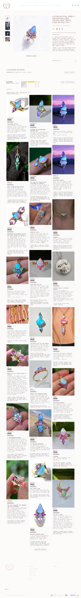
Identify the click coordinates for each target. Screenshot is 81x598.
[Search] (75, 5)
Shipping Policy (56, 60)
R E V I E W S (56, 5)
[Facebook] (55, 567)
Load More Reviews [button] (40, 549)
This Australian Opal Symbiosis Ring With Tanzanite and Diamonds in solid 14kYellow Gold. (40, 496)
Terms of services (33, 568)
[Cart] (78, 5)
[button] (24, 81)
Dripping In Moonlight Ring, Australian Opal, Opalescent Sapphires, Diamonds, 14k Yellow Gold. (63, 532)
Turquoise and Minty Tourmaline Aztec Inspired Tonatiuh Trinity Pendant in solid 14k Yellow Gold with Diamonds (17, 201)
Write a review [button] (69, 72)
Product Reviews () (12, 92)
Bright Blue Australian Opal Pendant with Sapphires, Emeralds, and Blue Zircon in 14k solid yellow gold (16, 301)
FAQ (30, 577)
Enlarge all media (31, 55)
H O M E (22, 5)
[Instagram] (58, 567)
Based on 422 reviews (12, 83)
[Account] (72, 5)
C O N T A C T (45, 5)
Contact (31, 566)
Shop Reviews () (25, 92)
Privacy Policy (32, 575)
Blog (30, 579)
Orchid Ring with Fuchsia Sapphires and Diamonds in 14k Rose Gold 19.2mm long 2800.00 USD (16, 522)
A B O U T (36, 5)
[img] (12, 82)
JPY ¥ (6, 589)
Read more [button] (33, 297)
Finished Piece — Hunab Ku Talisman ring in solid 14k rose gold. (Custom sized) (39, 246)
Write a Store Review (67, 82)
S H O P (29, 5)
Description (55, 34)
